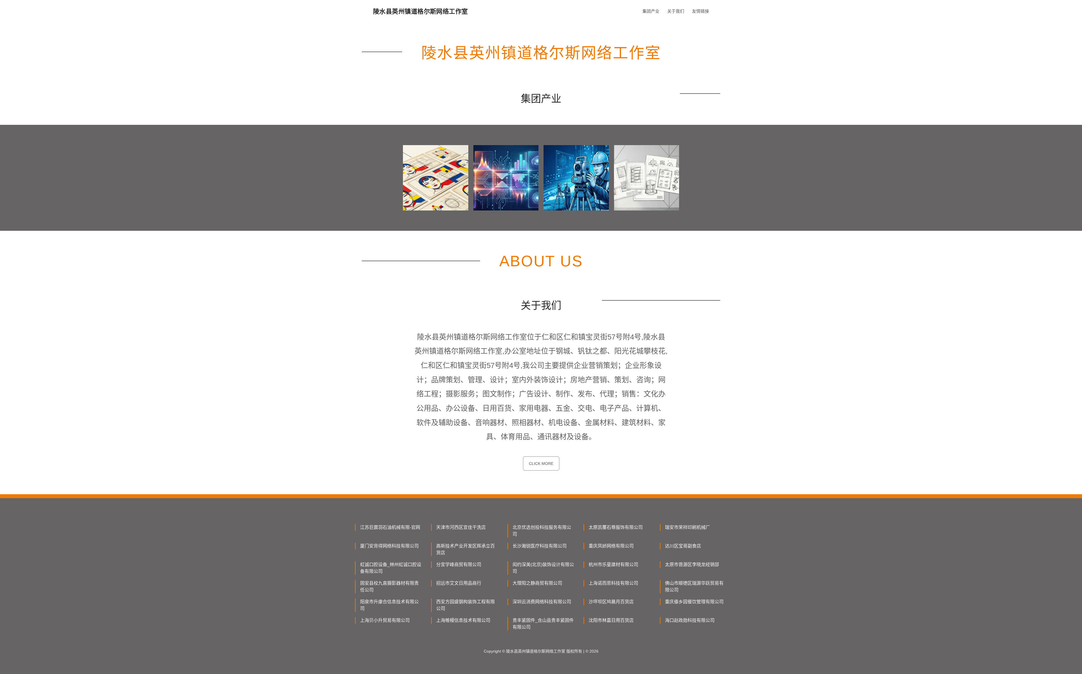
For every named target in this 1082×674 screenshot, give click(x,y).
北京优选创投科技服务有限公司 (542, 530)
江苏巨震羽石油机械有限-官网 (390, 527)
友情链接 (700, 11)
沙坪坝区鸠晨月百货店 (611, 601)
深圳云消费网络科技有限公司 (542, 601)
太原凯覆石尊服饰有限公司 (616, 527)
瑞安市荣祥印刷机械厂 (687, 527)
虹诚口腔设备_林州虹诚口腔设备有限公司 (390, 568)
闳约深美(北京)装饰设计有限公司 (543, 568)
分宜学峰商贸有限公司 (458, 564)
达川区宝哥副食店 (683, 546)
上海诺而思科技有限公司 (613, 583)
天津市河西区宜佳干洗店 (461, 527)
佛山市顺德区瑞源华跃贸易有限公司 (694, 586)
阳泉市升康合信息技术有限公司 (389, 605)
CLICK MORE (541, 463)
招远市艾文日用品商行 (458, 583)
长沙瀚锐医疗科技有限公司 (540, 546)
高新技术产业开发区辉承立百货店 (465, 549)
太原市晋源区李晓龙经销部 (692, 564)
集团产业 (650, 11)
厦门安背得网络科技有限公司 (389, 546)
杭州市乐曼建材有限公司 (613, 564)
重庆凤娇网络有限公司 (611, 546)
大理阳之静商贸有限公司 (537, 583)
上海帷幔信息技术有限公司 (463, 620)
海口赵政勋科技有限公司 (690, 620)
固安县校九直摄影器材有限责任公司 (389, 586)
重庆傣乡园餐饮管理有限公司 (694, 601)
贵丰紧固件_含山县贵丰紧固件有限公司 (543, 623)
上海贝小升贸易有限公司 (385, 620)
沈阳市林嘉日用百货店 (611, 620)
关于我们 (675, 11)
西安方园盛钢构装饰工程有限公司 (465, 605)
